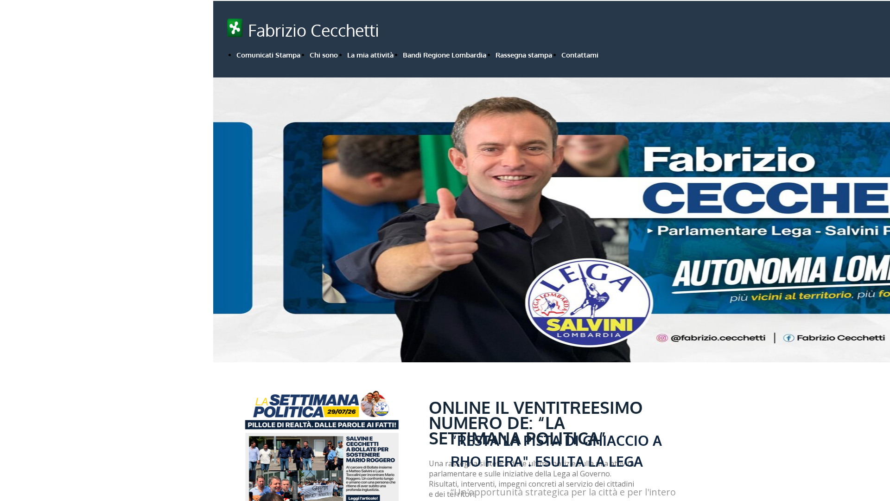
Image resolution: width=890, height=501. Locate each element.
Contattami (579, 55)
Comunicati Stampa (268, 55)
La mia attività (370, 55)
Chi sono (324, 55)
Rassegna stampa (524, 55)
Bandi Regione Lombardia (444, 55)
